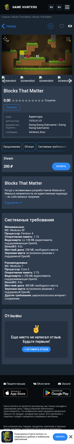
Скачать (60, 437)
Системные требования (52, 146)
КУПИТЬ (61, 166)
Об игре (29, 146)
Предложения (11, 146)
